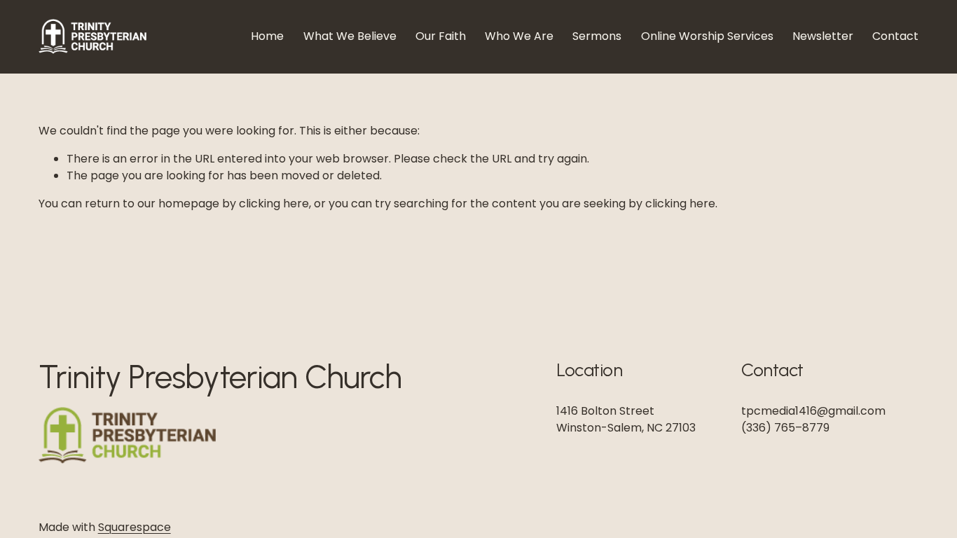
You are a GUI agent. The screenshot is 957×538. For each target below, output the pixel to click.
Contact (895, 36)
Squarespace (134, 527)
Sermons (596, 36)
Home (267, 36)
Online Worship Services (707, 36)
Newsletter (822, 36)
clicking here (274, 203)
